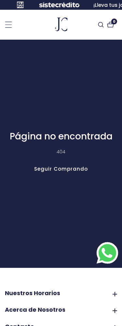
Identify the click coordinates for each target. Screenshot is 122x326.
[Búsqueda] (101, 25)
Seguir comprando (61, 168)
